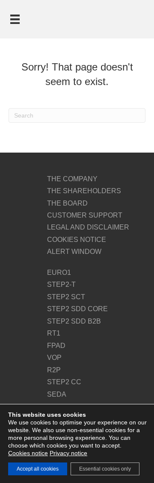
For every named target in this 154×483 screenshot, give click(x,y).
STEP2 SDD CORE (77, 308)
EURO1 (59, 272)
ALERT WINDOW (74, 251)
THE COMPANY (72, 179)
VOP (54, 357)
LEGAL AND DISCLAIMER (88, 227)
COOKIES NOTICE (76, 239)
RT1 (53, 333)
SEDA (56, 394)
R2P (54, 370)
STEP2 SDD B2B (74, 321)
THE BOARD (67, 203)
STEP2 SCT (66, 296)
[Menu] (15, 19)
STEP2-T (61, 284)
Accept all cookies (38, 469)
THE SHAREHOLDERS (84, 190)
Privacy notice (68, 453)
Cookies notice (28, 453)
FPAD (56, 345)
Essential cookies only (105, 469)
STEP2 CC (64, 382)
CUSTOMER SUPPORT (84, 215)
